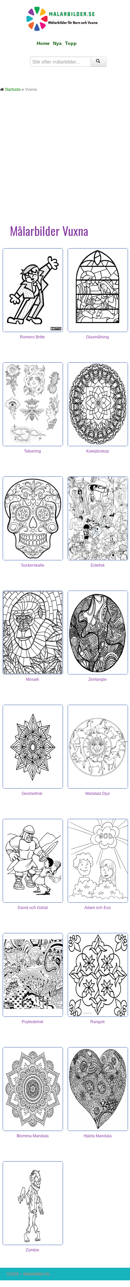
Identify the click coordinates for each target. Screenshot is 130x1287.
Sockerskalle (32, 565)
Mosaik (32, 679)
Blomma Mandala (33, 1136)
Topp (71, 43)
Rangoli (97, 1021)
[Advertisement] (65, 164)
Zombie (32, 1250)
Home (43, 43)
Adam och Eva (97, 907)
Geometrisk (32, 793)
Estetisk (98, 565)
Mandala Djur (97, 793)
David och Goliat (33, 907)
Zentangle (97, 679)
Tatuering (32, 451)
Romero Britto (32, 337)
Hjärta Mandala (98, 1136)
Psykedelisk (32, 1021)
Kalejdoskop (97, 451)
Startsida (13, 89)
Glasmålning (97, 337)
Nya (57, 43)
